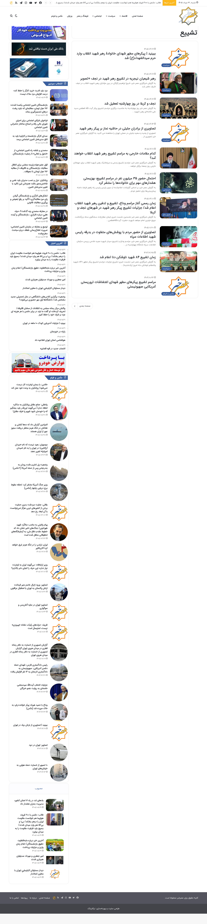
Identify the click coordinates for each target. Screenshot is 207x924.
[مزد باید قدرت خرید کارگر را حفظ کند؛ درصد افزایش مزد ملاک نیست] (59, 95)
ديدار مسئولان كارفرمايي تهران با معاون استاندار (29, 872)
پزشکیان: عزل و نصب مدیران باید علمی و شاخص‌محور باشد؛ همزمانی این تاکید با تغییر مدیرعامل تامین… (29, 183)
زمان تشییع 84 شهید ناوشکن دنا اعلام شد (128, 257)
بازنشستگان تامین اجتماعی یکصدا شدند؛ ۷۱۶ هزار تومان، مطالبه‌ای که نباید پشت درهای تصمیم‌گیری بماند (29, 108)
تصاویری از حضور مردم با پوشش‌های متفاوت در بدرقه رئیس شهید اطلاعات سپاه (115, 234)
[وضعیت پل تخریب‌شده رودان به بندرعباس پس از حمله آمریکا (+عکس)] (59, 472)
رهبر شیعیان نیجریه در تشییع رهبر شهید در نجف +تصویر (118, 78)
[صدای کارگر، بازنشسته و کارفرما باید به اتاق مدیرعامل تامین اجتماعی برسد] (59, 141)
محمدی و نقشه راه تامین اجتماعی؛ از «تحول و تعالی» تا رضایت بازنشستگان (30, 152)
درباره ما (33, 898)
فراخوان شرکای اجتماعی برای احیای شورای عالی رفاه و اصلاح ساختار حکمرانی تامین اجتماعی (29, 124)
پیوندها (24, 898)
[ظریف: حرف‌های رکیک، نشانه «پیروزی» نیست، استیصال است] (59, 632)
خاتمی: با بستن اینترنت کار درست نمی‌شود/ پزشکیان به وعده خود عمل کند (29, 386)
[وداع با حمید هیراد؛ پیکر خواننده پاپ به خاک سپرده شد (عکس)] (59, 712)
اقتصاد (124, 16)
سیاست (111, 16)
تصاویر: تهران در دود (38, 745)
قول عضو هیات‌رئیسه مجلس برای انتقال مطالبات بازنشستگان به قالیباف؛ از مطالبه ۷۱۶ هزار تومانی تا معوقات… (29, 168)
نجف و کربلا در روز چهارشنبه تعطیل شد (130, 103)
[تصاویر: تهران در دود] (59, 752)
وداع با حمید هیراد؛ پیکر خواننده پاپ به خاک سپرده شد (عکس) (30, 706)
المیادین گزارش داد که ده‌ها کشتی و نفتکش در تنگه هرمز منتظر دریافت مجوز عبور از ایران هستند (29, 428)
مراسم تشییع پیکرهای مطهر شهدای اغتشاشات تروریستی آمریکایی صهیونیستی (118, 284)
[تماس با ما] (11, 3)
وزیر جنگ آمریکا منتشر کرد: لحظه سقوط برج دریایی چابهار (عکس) (29, 486)
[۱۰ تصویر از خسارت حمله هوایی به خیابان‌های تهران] (59, 772)
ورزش (69, 16)
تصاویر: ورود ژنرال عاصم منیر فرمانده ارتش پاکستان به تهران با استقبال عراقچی (29, 586)
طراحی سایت (114, 908)
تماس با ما (14, 898)
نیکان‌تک (91, 908)
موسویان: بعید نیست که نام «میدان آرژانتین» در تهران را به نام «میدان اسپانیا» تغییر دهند (31, 448)
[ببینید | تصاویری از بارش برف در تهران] (59, 732)
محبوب (39, 788)
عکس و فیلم (57, 16)
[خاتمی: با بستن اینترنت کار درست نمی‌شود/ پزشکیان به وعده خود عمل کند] (59, 392)
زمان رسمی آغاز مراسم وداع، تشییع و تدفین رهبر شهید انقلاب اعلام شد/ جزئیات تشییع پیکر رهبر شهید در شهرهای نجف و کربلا (115, 208)
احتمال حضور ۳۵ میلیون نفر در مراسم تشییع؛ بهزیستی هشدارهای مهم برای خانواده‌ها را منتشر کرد (119, 180)
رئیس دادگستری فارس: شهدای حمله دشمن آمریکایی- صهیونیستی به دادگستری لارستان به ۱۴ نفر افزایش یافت (29, 668)
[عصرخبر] (188, 16)
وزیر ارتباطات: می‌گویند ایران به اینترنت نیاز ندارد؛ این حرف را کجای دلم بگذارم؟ (29, 566)
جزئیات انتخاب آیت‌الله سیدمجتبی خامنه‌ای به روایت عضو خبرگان (32, 686)
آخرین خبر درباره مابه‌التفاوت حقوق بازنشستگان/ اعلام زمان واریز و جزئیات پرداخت (125, 2)
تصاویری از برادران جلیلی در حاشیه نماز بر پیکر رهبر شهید (117, 128)
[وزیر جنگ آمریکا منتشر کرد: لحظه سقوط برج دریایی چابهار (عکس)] (59, 492)
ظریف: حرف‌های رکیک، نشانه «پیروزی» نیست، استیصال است (30, 626)
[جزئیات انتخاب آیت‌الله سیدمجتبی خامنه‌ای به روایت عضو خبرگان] (59, 692)
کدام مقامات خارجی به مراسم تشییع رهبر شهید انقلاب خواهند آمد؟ (115, 156)
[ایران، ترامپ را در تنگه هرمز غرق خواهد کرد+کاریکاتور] (59, 552)
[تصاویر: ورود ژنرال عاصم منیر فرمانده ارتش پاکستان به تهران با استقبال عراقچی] (59, 592)
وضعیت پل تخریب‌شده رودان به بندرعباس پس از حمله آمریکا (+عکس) (30, 466)
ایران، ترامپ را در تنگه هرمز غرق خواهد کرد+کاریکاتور (30, 546)
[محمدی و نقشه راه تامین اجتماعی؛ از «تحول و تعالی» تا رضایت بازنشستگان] (59, 155)
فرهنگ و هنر (82, 16)
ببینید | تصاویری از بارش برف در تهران (30, 725)
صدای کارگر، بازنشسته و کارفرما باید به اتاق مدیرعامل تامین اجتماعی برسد (30, 137)
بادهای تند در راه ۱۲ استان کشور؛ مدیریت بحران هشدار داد (29, 802)
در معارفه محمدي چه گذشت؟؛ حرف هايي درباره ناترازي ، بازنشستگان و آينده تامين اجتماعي (29, 214)
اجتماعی (98, 16)
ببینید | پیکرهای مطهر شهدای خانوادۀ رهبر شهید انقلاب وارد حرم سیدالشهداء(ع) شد (116, 56)
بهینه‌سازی (101, 908)
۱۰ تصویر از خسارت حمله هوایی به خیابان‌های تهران (32, 766)
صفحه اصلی (137, 16)
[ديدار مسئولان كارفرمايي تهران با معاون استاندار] (55, 874)
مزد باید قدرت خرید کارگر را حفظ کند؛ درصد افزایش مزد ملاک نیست (30, 92)
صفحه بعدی (84, 306)
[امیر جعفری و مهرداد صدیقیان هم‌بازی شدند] (55, 861)
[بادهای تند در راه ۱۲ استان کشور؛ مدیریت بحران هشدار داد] (55, 805)
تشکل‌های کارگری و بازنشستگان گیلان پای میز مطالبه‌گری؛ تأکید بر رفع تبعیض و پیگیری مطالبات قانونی (29, 199)
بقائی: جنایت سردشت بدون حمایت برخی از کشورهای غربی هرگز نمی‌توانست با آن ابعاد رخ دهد (29, 508)
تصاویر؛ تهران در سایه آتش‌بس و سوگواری (33, 606)
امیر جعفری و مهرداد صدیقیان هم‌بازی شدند (30, 857)
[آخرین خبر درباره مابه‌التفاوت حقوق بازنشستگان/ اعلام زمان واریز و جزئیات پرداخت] (55, 845)
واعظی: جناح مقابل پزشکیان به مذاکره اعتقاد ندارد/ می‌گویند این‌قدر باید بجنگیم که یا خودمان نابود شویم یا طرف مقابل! (29, 408)
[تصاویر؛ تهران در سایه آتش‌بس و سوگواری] (59, 612)
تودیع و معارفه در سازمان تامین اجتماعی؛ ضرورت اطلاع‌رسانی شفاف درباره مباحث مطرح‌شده (29, 230)
